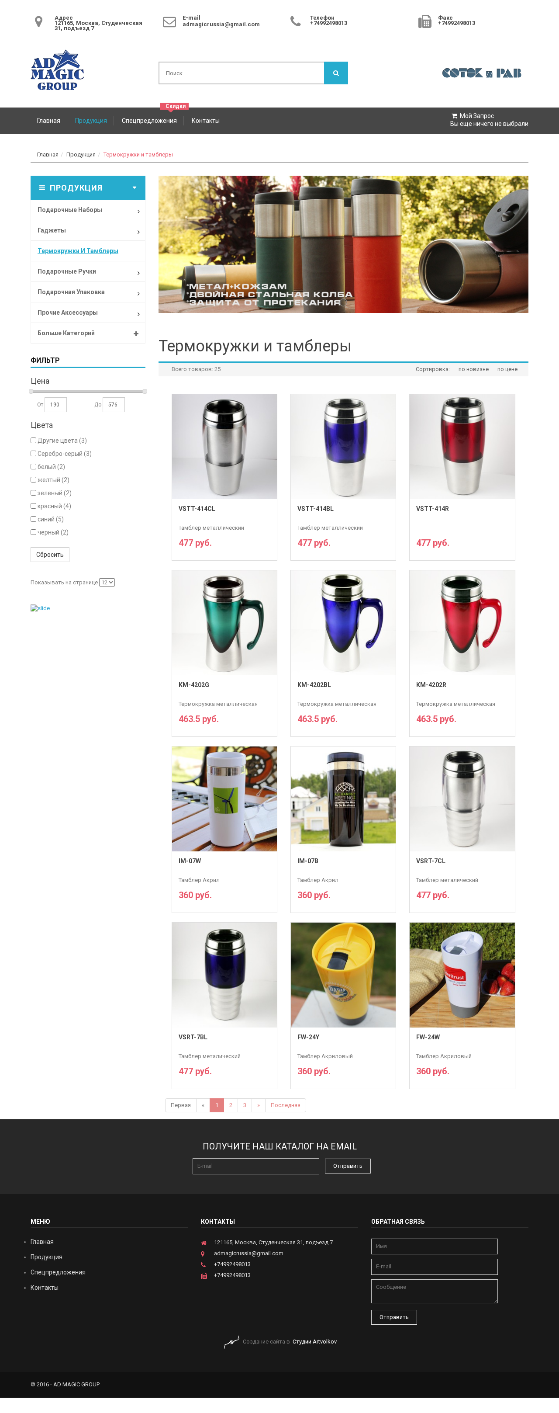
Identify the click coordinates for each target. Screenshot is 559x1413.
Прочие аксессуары (68, 312)
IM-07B (307, 861)
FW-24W (428, 1037)
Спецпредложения (149, 120)
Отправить (347, 1166)
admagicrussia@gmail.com (221, 24)
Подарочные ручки (67, 271)
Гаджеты (52, 230)
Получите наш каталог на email (280, 1146)
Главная (48, 120)
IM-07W (190, 861)
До (98, 405)
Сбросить (50, 554)
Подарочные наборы (70, 209)
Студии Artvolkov (315, 1342)
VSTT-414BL (315, 509)
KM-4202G (194, 685)
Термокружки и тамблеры (138, 154)
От (41, 405)
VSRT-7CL (430, 861)
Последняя (285, 1105)
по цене (507, 369)
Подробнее (224, 545)
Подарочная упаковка (71, 291)
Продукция (91, 120)
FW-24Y (308, 1037)
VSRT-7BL (193, 1037)
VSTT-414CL (197, 509)
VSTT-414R (432, 509)
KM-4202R (431, 685)
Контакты (206, 120)
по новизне (474, 369)
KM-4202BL (314, 685)
